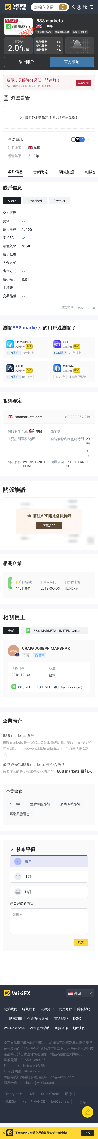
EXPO (77, 1018)
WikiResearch (14, 1028)
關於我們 (10, 1009)
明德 (68, 1094)
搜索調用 (15, 1018)
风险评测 (83, 83)
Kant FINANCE (33, 1101)
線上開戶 (26, 61)
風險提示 (47, 1009)
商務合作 (61, 1028)
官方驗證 (61, 1018)
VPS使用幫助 (39, 1028)
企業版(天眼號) (38, 1018)
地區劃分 (79, 1028)
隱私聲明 (83, 1009)
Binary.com (13, 1094)
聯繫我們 (28, 1009)
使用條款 (65, 1009)
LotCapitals (60, 1101)
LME (31, 1094)
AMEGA (10, 1101)
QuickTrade (50, 1094)
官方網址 (71, 61)
